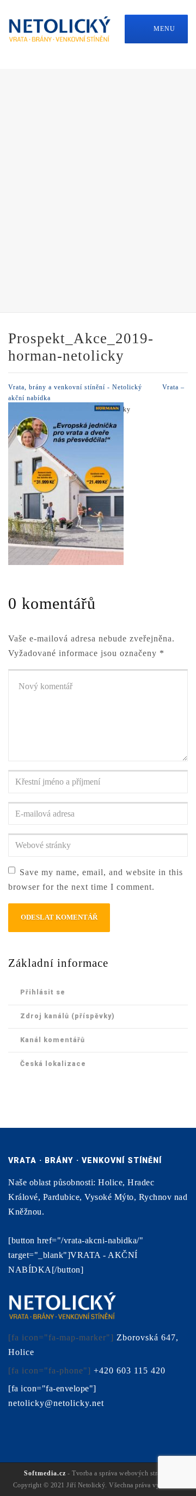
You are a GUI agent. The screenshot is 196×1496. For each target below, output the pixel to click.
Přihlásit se (42, 992)
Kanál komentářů (52, 1040)
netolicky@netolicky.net (56, 1403)
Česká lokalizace (53, 1064)
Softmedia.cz (45, 1473)
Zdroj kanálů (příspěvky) (67, 1016)
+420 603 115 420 (130, 1370)
